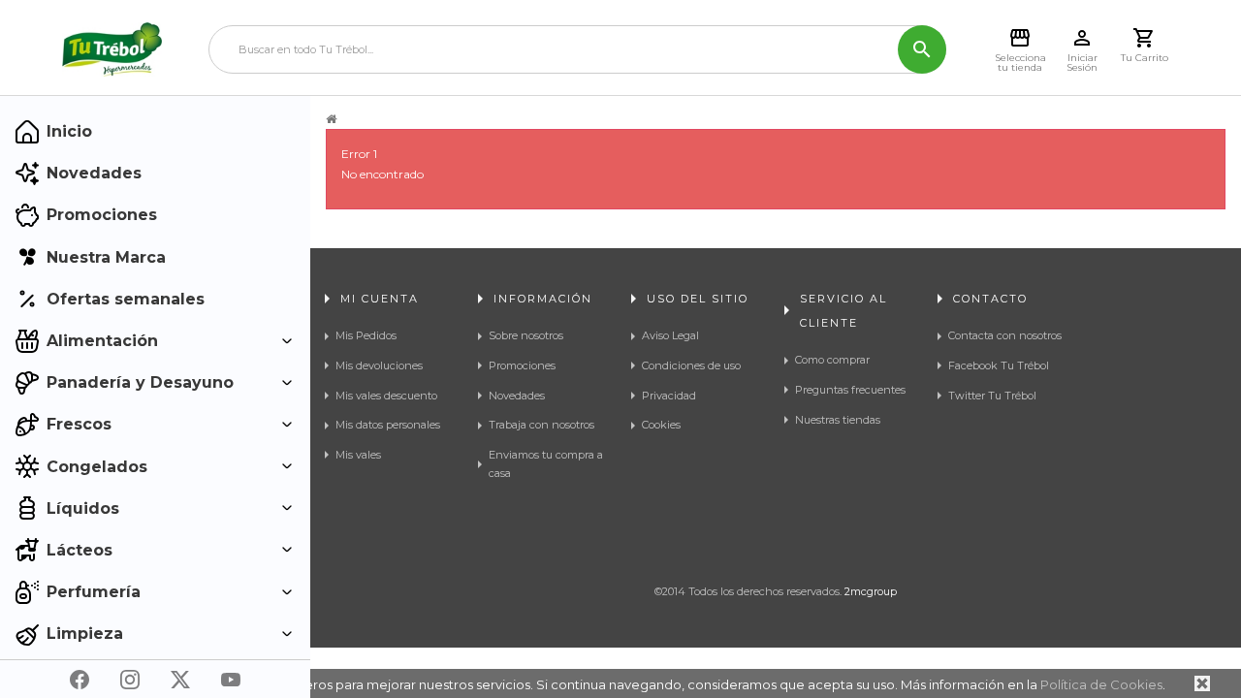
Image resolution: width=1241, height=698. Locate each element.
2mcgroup (870, 591)
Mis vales (358, 454)
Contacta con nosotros (1005, 335)
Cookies (661, 424)
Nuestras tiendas (837, 420)
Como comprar (832, 359)
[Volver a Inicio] (331, 119)
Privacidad (669, 395)
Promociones (522, 365)
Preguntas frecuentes (850, 390)
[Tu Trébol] (112, 49)
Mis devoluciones (379, 365)
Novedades (517, 395)
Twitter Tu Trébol (992, 395)
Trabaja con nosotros (541, 424)
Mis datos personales (387, 424)
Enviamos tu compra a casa (546, 464)
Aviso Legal (670, 335)
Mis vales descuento (386, 395)
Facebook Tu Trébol (998, 365)
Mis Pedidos (366, 335)
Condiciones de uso (691, 365)
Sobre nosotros (526, 335)
